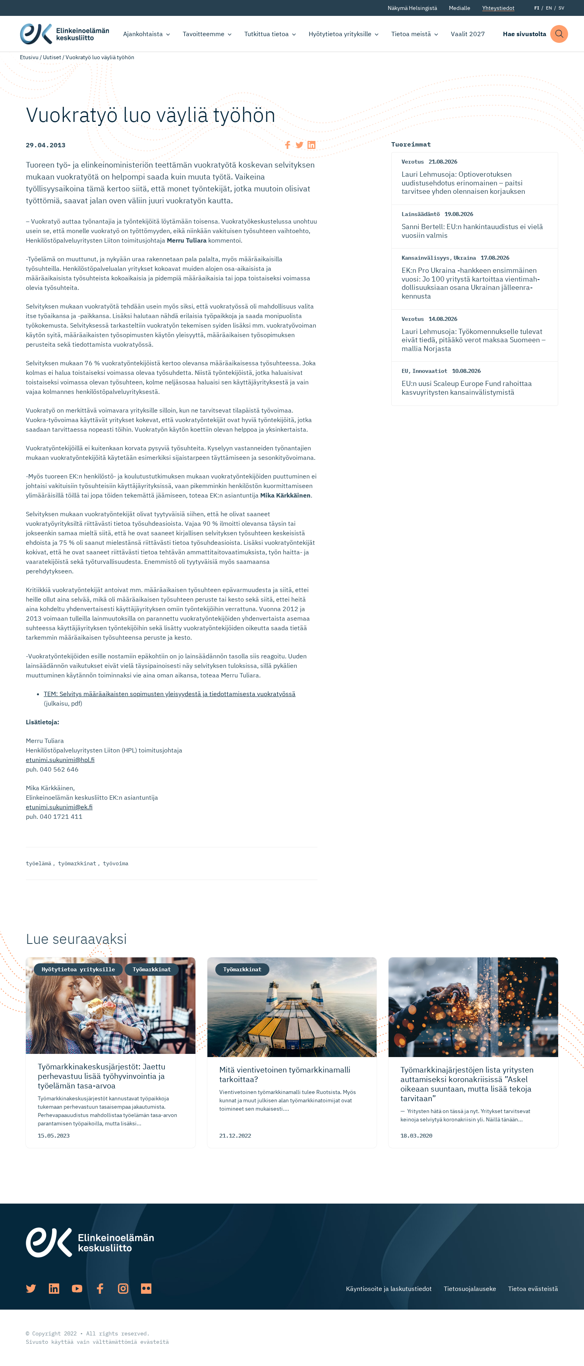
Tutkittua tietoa (266, 34)
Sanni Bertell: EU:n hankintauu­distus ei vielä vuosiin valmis (472, 231)
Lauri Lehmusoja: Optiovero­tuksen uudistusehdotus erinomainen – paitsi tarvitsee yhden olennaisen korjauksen (463, 183)
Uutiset (52, 57)
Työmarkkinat (152, 969)
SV (561, 8)
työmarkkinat (77, 863)
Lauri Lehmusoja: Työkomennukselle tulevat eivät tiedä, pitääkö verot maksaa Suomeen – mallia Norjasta (474, 340)
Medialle (459, 8)
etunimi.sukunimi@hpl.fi (60, 760)
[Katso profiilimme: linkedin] (54, 1288)
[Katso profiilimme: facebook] (100, 1288)
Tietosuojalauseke (470, 1289)
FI (536, 8)
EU (405, 370)
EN (549, 8)
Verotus (413, 161)
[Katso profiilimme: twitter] (31, 1288)
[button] (559, 34)
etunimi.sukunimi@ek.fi (59, 807)
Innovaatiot (429, 370)
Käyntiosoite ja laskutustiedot (389, 1289)
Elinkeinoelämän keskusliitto (64, 34)
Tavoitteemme (203, 34)
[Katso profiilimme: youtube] (77, 1288)
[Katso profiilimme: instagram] (123, 1288)
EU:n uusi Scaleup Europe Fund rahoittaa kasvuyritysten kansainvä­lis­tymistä (467, 388)
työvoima (115, 863)
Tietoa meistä (411, 34)
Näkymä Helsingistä (412, 8)
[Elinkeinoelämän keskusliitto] (90, 1242)
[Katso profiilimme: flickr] (146, 1288)
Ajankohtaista (143, 34)
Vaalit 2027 (468, 34)
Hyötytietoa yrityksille (340, 34)
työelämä (38, 863)
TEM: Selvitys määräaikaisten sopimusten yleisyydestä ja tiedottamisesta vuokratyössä (170, 694)
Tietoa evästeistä (533, 1289)
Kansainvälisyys (425, 257)
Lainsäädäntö (421, 214)
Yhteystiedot (498, 8)
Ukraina (465, 257)
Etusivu (29, 57)
